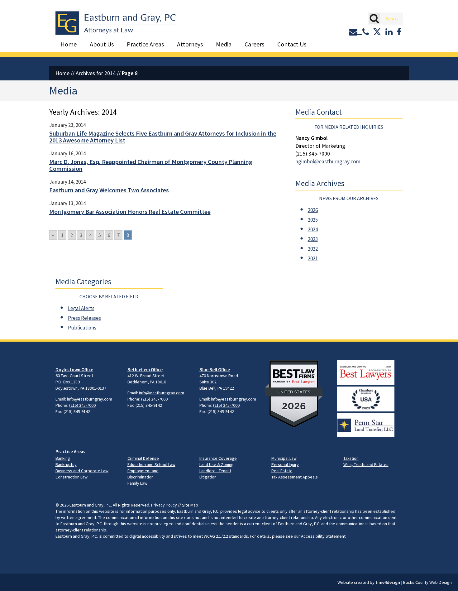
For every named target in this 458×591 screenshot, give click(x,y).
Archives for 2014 (96, 73)
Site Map (190, 505)
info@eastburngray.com (89, 399)
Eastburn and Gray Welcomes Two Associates (109, 190)
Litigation (208, 477)
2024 (313, 229)
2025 (313, 219)
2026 (313, 210)
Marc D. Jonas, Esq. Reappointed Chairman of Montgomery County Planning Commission (150, 165)
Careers (254, 44)
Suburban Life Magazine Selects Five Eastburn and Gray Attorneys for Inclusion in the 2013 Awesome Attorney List (162, 136)
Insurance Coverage (218, 458)
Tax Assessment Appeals (294, 477)
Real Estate (282, 470)
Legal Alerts (81, 308)
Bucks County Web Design (427, 582)
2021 (313, 258)
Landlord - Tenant (215, 470)
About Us (102, 44)
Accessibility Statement (323, 536)
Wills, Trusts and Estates (366, 464)
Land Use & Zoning (216, 464)
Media (223, 44)
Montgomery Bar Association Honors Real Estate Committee (130, 211)
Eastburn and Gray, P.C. (90, 505)
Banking (62, 458)
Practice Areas (145, 44)
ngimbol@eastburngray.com (327, 161)
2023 (313, 239)
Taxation (351, 458)
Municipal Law (284, 458)
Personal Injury (285, 464)
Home (68, 44)
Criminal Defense (143, 458)
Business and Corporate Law (81, 470)
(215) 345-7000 (82, 405)
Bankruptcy (66, 464)
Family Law (137, 483)
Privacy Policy (164, 505)
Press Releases (84, 318)
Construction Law (71, 477)
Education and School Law (151, 464)
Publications (82, 327)
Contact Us (291, 44)
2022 (313, 248)
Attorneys (190, 44)
